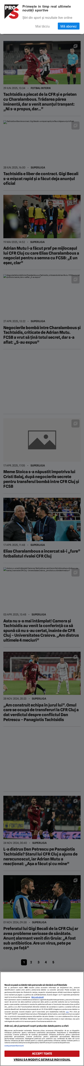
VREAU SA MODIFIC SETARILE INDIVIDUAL (42, 1059)
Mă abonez (68, 26)
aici (67, 1012)
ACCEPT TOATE (42, 1053)
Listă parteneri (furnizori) (14, 1046)
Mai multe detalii (37, 997)
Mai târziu (42, 26)
